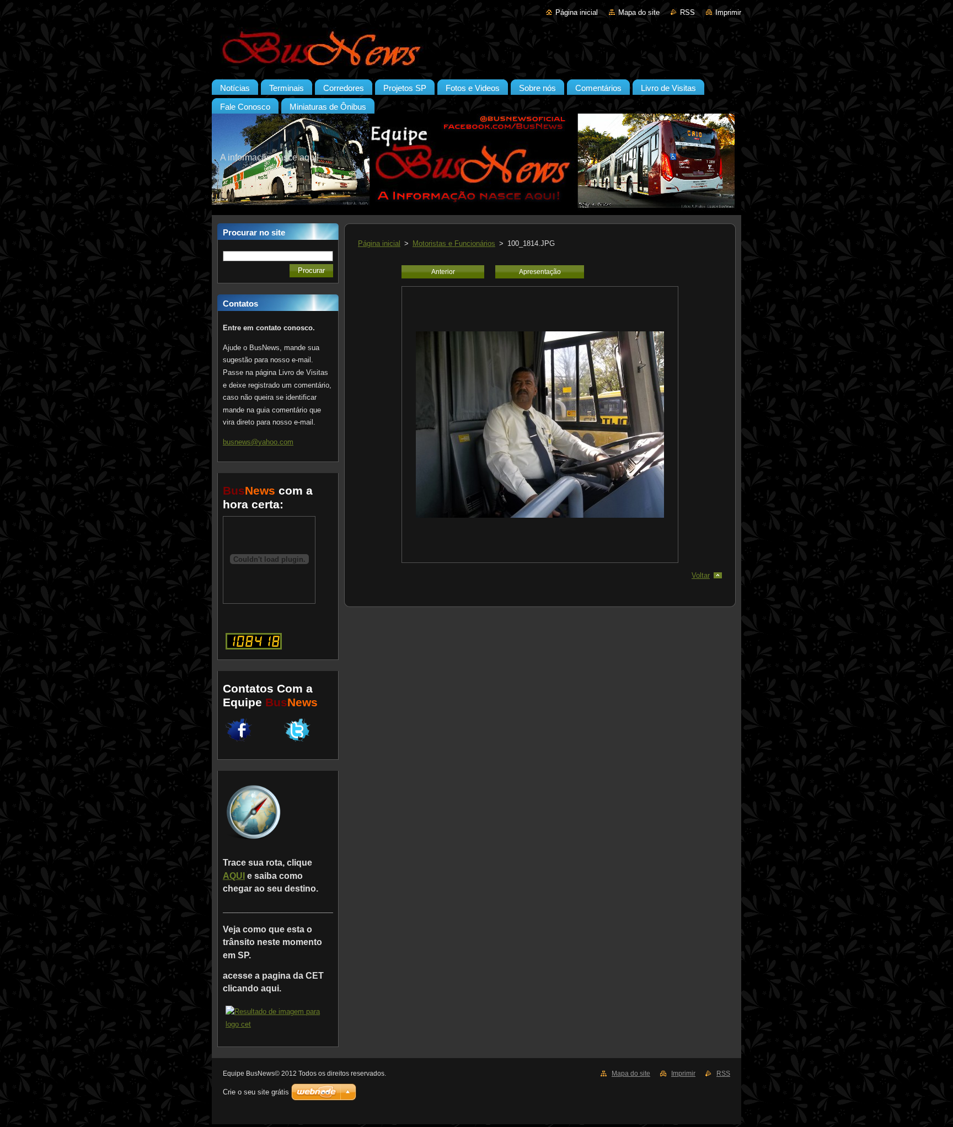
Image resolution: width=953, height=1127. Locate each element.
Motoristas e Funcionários (454, 243)
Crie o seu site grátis (256, 1092)
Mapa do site (639, 12)
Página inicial (576, 12)
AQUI (234, 876)
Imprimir (728, 12)
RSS (687, 12)
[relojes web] (269, 598)
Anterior (443, 272)
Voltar (701, 575)
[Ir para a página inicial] (476, 49)
